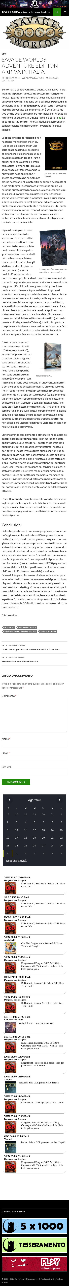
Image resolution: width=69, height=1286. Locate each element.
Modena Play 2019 (27, 627)
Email (6, 752)
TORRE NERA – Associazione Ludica (26, 12)
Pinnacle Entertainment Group (20, 631)
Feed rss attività (47, 1279)
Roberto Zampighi (34, 78)
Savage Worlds (48, 631)
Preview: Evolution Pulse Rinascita (20, 659)
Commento (9, 695)
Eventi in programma (13, 1211)
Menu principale (65, 12)
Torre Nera (19, 1279)
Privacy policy (32, 1279)
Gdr (4, 54)
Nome (6, 738)
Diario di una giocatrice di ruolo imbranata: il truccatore (31, 647)
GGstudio (9, 627)
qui (60, 117)
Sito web (7, 766)
